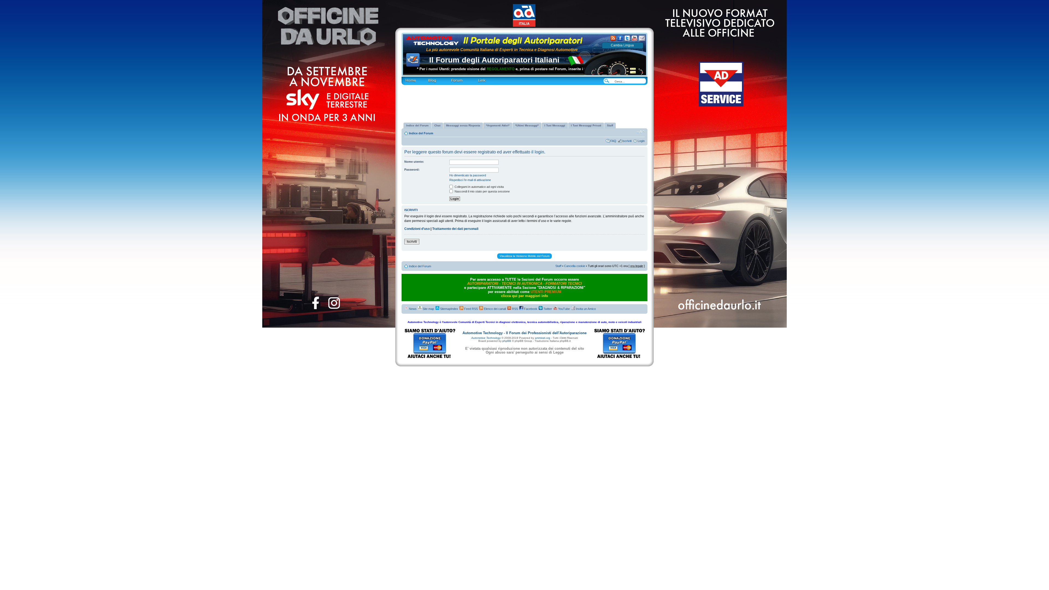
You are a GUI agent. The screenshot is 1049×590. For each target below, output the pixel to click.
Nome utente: (414, 161)
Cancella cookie (574, 266)
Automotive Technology (486, 337)
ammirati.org (542, 337)
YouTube (563, 308)
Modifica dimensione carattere (641, 132)
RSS (514, 308)
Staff (558, 266)
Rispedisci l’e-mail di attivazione (470, 180)
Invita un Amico (585, 308)
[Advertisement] (524, 101)
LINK (472, 78)
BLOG (424, 78)
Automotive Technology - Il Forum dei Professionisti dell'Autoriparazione (524, 333)
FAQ (613, 141)
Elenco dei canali (494, 308)
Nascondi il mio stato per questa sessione (482, 191)
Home (405, 78)
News (412, 308)
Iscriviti (627, 141)
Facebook (530, 308)
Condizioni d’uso (417, 229)
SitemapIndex (448, 308)
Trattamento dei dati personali (455, 229)
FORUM (449, 78)
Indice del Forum (421, 133)
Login (641, 141)
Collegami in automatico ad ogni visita (479, 186)
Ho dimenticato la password (467, 175)
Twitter (547, 308)
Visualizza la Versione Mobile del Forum (524, 255)
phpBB (506, 340)
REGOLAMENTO (475, 69)
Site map (428, 308)
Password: (412, 169)
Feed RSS (470, 308)
